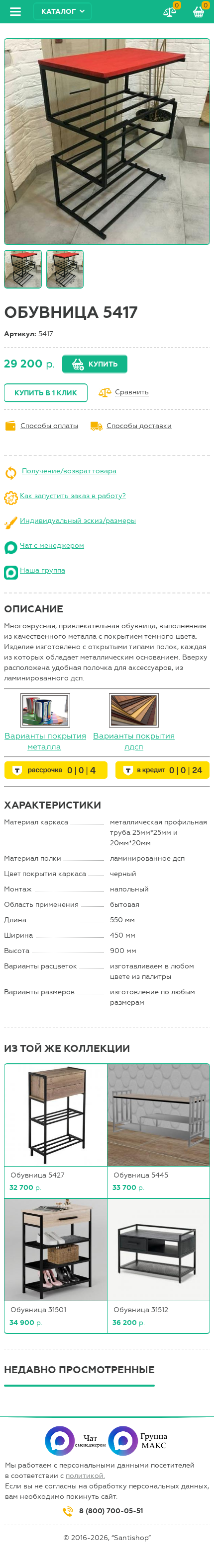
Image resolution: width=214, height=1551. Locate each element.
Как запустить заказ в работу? (73, 496)
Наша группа (42, 570)
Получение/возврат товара (69, 471)
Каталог (58, 11)
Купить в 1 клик (45, 393)
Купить (103, 364)
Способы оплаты (49, 426)
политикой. (85, 1476)
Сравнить (132, 392)
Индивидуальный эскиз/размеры (78, 521)
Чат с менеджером (52, 545)
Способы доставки (139, 426)
